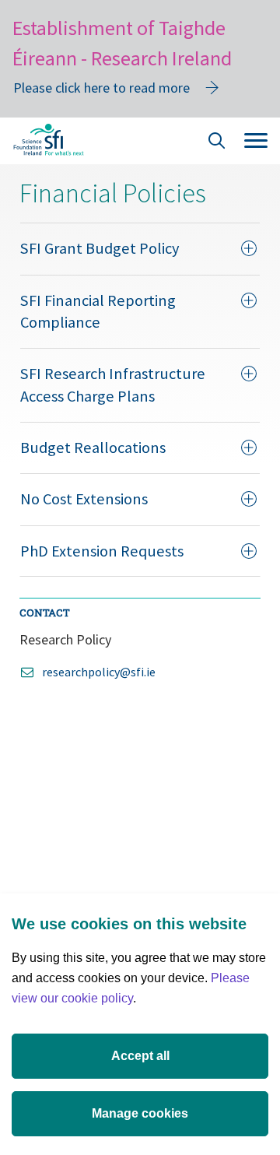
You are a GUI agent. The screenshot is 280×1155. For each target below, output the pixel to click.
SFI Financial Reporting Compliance (98, 311)
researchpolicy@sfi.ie (99, 671)
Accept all (140, 1055)
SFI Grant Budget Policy (99, 248)
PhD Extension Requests (102, 551)
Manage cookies (140, 1113)
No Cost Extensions (84, 499)
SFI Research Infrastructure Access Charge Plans (112, 384)
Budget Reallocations (93, 447)
